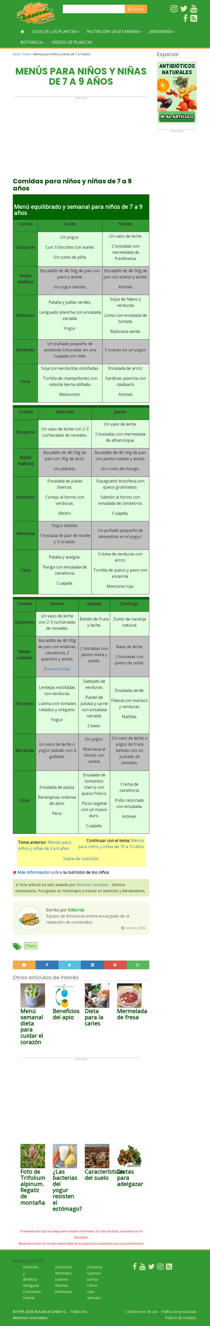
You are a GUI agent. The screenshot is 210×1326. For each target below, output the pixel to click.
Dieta (27, 54)
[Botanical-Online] (36, 13)
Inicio (16, 54)
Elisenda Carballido (92, 884)
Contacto (94, 1267)
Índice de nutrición (81, 858)
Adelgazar (31, 1285)
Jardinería (160, 31)
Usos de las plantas (54, 31)
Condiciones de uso (142, 1311)
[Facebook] (135, 1267)
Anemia (61, 1285)
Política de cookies (180, 1317)
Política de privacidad (178, 1311)
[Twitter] (151, 1267)
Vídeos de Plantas (72, 42)
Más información (33, 872)
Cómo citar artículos (94, 1291)
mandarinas (58, 669)
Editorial (76, 910)
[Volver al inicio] (22, 31)
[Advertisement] (81, 135)
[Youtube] (142, 1267)
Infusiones (63, 1267)
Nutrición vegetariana (113, 31)
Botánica (30, 42)
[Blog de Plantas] (169, 1267)
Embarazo (63, 1291)
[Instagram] (160, 1267)
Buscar (137, 8)
